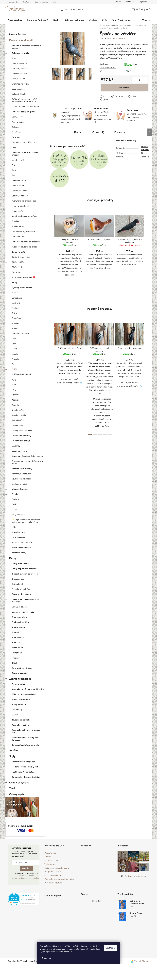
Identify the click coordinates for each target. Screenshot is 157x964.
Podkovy (15, 308)
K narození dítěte (19, 617)
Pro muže (16, 642)
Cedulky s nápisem (20, 195)
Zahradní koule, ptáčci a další (24, 142)
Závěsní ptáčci (18, 262)
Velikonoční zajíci (19, 484)
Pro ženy (15, 658)
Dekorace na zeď (19, 180)
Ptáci (14, 165)
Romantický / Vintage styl (23, 761)
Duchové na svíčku (20, 73)
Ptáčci (14, 369)
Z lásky (15, 663)
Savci (14, 175)
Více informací (65, 951)
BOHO (14, 292)
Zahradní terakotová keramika (25, 745)
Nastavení (46, 958)
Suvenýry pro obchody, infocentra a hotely (27, 462)
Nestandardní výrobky (22, 468)
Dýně (14, 504)
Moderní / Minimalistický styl (25, 766)
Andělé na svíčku (19, 63)
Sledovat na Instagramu (135, 876)
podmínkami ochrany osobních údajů (26, 878)
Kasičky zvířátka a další (22, 430)
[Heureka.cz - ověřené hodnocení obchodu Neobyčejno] (24, 899)
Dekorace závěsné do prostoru (26, 241)
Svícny (14, 714)
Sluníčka (15, 221)
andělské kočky (19, 552)
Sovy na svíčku (18, 89)
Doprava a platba (41, 2)
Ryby (14, 170)
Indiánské (16, 303)
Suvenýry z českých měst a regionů (27, 456)
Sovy (14, 389)
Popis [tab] (78, 132)
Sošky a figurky (19, 704)
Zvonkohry (16, 272)
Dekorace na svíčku (20, 53)
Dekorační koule (19, 94)
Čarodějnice (17, 298)
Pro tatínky (17, 652)
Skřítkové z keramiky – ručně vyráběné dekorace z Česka (24, 100)
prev (52, 253)
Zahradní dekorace (20, 678)
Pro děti (15, 632)
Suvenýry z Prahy (19, 451)
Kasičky (15, 400)
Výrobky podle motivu (22, 287)
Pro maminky (18, 637)
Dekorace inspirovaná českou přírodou (25, 153)
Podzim (15, 494)
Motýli (14, 348)
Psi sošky (16, 137)
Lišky (14, 147)
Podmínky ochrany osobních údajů (59, 879)
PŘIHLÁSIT (26, 868)
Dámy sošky (17, 116)
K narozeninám (18, 627)
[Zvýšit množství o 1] (146, 80)
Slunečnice (16, 318)
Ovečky (15, 354)
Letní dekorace (18, 537)
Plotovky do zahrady (21, 699)
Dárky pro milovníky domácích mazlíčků (25, 600)
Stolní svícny (17, 58)
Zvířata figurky (18, 584)
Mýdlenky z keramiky (21, 435)
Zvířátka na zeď (18, 236)
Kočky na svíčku (18, 78)
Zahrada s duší (18, 684)
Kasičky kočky (18, 410)
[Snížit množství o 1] (133, 80)
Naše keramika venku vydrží (56, 868)
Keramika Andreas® (21, 40)
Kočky (14, 338)
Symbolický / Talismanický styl (26, 777)
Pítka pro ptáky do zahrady (24, 694)
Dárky (12, 558)
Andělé (13, 750)
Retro (14, 313)
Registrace (143, 2)
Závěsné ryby (17, 267)
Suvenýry (16, 446)
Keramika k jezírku (20, 725)
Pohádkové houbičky (21, 547)
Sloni (14, 384)
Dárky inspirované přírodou (24, 568)
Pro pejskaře (17, 211)
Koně (14, 343)
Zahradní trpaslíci (19, 709)
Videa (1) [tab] (98, 132)
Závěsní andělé (18, 252)
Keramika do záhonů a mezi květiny (28, 689)
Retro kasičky (18, 420)
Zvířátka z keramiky (20, 333)
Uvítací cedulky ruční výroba (24, 231)
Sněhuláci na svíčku (20, 84)
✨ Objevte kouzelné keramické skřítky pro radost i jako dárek (26, 520)
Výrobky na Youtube (53, 882)
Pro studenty (17, 647)
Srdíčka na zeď (18, 226)
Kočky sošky (17, 127)
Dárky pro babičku (20, 563)
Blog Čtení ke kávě (52, 871)
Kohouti (15, 394)
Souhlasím (110, 948)
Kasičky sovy (17, 425)
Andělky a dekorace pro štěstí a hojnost (26, 46)
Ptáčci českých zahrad (21, 374)
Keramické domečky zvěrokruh (25, 106)
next (147, 253)
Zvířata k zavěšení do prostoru (25, 574)
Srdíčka (15, 328)
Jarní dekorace (18, 532)
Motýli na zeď (18, 160)
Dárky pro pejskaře (20, 606)
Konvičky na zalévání (21, 473)
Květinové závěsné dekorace (24, 246)
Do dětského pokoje (21, 440)
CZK (116, 2)
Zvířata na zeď (18, 579)
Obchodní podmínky (53, 875)
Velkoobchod (50, 864)
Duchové (15, 499)
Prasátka (15, 359)
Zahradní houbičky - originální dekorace (25, 738)
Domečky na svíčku (20, 68)
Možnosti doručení (108, 67)
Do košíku (124, 87)
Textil (12, 788)
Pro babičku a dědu (20, 622)
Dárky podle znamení (21, 594)
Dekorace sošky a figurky (23, 111)
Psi (13, 364)
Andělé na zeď (18, 185)
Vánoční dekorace (20, 489)
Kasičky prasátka (19, 415)
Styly (12, 756)
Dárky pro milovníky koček (23, 612)
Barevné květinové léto (22, 542)
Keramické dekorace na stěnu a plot (26, 731)
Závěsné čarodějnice (21, 257)
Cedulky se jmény (19, 190)
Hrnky (14, 282)
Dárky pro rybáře (19, 673)
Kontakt (26, 2)
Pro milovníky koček (20, 206)
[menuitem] (14, 20)
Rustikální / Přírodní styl (23, 772)
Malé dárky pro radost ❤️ (23, 277)
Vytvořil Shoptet (141, 961)
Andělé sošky (18, 122)
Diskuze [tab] (119, 132)
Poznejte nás (13, 2)
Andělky (15, 405)
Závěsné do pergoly (21, 720)
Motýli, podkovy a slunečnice (24, 216)
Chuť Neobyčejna (19, 782)
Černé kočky (17, 132)
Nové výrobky (17, 34)
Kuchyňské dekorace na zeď (24, 201)
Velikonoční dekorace (21, 478)
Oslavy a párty (18, 794)
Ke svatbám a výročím (22, 668)
